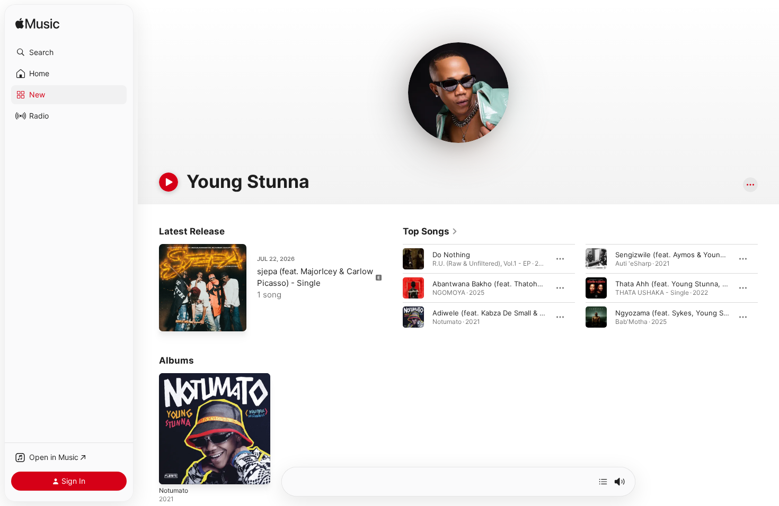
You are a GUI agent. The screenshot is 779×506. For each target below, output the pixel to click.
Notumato (175, 377)
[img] (37, 24)
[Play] (168, 182)
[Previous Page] (392, 288)
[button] (69, 52)
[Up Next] (603, 481)
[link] (430, 231)
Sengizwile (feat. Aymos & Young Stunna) (684, 254)
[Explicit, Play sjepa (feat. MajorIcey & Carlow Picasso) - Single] (172, 318)
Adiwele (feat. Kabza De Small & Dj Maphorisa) (508, 313)
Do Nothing (451, 254)
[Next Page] (768, 288)
